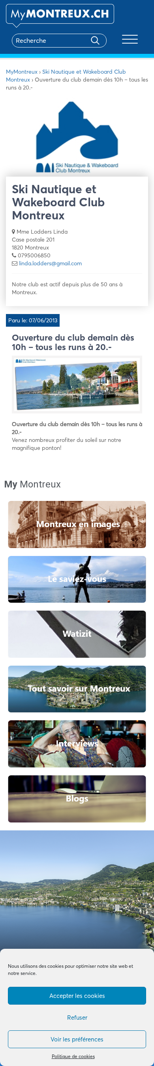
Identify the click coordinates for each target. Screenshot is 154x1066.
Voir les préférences (77, 1039)
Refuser (77, 1017)
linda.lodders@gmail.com (50, 263)
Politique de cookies (73, 1056)
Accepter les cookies (77, 995)
